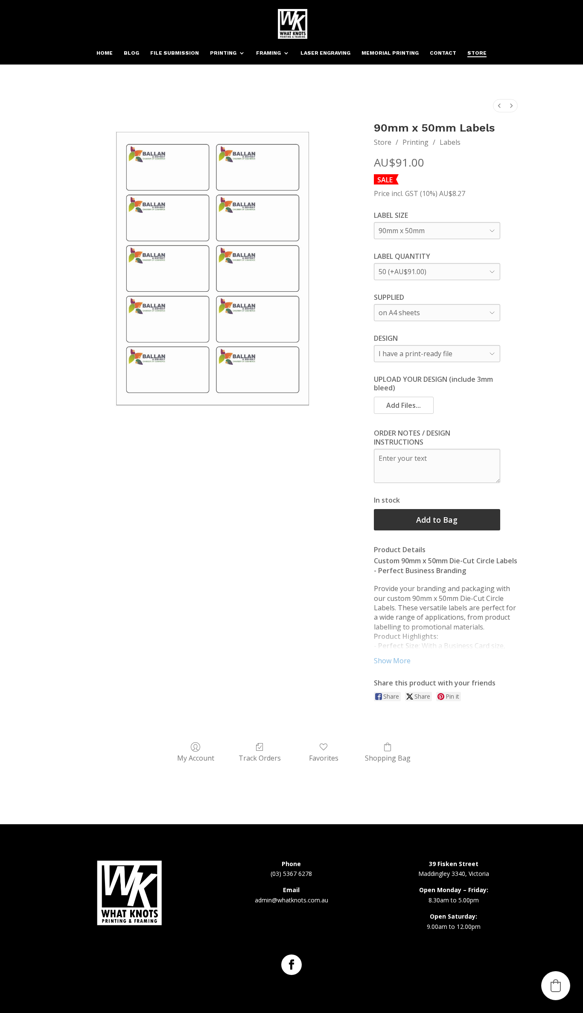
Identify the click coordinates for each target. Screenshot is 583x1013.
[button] (404, 405)
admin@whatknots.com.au (291, 900)
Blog (131, 53)
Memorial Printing (390, 53)
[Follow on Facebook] (291, 964)
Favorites (323, 757)
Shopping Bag (388, 757)
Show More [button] (392, 660)
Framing (268, 53)
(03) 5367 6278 (291, 874)
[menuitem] (499, 106)
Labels (450, 142)
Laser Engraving (325, 53)
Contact (443, 53)
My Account (195, 757)
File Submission (174, 53)
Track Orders (260, 757)
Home (104, 53)
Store (477, 53)
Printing (223, 53)
